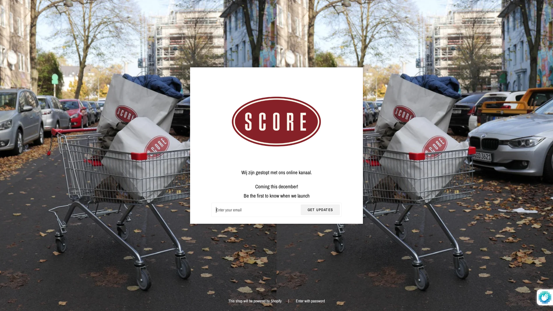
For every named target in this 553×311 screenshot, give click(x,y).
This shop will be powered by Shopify (255, 301)
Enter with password (310, 301)
